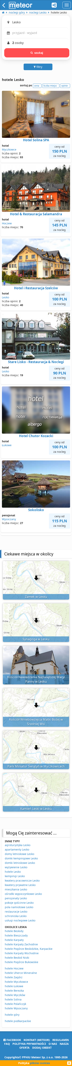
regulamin (60, 1040)
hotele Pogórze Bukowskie (21, 962)
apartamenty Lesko (17, 849)
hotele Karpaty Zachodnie (21, 944)
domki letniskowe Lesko (20, 863)
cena (36, 85)
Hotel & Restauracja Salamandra (36, 214)
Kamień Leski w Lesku (36, 809)
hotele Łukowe (14, 986)
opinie (64, 85)
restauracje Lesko (16, 911)
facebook (13, 1040)
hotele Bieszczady (16, 935)
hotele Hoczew (14, 968)
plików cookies (40, 1063)
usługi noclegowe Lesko (20, 920)
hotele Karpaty (14, 940)
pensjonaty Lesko (16, 898)
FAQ (7, 1044)
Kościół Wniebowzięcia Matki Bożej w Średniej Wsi (36, 721)
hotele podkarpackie (18, 1021)
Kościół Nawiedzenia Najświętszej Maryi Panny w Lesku (36, 679)
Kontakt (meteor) (37, 1040)
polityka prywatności (29, 1044)
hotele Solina (13, 999)
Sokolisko (36, 510)
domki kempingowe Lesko (21, 858)
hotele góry (12, 1014)
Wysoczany (9, 519)
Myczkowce (9, 149)
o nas (53, 1044)
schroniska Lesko (15, 916)
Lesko (5, 297)
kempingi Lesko (15, 876)
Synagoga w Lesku (36, 639)
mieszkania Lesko (16, 889)
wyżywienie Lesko (16, 867)
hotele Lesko (13, 871)
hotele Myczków (15, 995)
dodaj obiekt (42, 1047)
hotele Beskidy (14, 931)
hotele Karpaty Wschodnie (22, 953)
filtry (39, 67)
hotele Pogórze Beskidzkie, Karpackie (28, 949)
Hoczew (7, 223)
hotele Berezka (14, 990)
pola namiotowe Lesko (19, 907)
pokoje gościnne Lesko (19, 902)
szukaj (38, 53)
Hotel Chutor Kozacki (36, 436)
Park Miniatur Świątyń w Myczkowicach (36, 766)
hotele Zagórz (13, 977)
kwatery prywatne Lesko (20, 885)
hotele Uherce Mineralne (21, 973)
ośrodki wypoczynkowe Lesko (23, 894)
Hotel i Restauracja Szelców (36, 288)
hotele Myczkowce (16, 982)
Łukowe (7, 445)
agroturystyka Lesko (17, 845)
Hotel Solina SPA (36, 140)
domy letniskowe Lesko (19, 854)
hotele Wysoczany (16, 1008)
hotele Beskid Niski (17, 957)
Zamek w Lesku (36, 597)
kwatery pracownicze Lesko (22, 880)
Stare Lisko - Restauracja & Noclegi (36, 362)
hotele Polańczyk (15, 1004)
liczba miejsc (50, 85)
